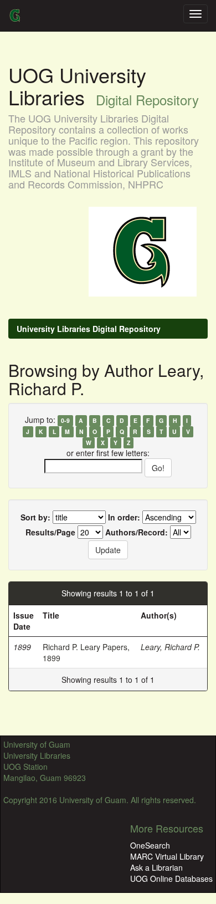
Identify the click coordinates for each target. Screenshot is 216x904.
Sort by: (35, 517)
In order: (124, 517)
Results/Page (50, 532)
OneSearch (150, 845)
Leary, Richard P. (170, 646)
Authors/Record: (136, 532)
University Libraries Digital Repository (89, 328)
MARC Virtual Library (167, 856)
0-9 (65, 420)
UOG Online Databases (171, 878)
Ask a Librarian (156, 867)
